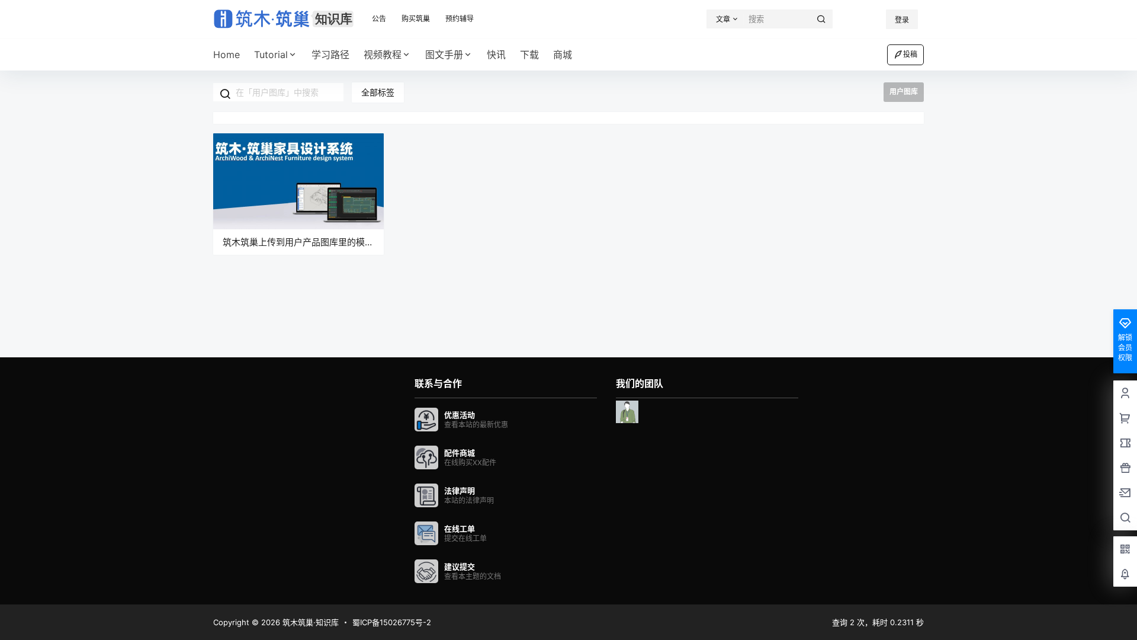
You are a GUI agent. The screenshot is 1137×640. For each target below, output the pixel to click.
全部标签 (377, 92)
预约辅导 (459, 18)
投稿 (910, 54)
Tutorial (271, 54)
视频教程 (383, 54)
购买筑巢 (416, 18)
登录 (902, 19)
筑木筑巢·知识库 (309, 622)
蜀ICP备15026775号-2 (391, 622)
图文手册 (444, 54)
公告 (379, 18)
